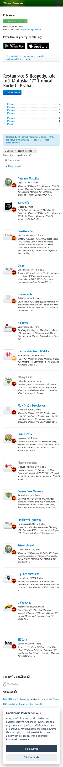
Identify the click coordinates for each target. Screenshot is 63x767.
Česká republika (13, 58)
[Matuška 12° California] (8, 549)
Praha (27, 58)
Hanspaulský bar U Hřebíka (33, 351)
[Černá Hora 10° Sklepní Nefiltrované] (8, 606)
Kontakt (38, 703)
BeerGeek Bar (26, 231)
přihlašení (36, 29)
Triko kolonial (26, 545)
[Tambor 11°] (8, 643)
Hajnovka (23, 323)
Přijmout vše (31, 749)
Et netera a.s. (10, 684)
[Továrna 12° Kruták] (8, 269)
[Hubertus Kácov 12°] (8, 466)
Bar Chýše (23, 202)
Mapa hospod (14, 166)
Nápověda (9, 703)
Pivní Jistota (25, 434)
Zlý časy (22, 639)
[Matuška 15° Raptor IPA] (8, 182)
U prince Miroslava (28, 574)
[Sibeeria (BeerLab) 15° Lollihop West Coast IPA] (8, 234)
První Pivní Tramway (29, 520)
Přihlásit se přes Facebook (15, 21)
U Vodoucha (24, 602)
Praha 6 (11, 117)
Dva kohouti (25, 294)
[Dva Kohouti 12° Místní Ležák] (8, 297)
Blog (5, 699)
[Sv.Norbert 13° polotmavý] (8, 206)
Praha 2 (11, 104)
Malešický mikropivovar (31, 405)
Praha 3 (11, 107)
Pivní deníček (9, 2)
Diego (21, 265)
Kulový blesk (25, 377)
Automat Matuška (28, 178)
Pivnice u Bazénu (27, 462)
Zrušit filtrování (13, 142)
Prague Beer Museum (30, 491)
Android (47, 699)
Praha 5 (11, 112)
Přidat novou (13, 92)
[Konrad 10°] (8, 523)
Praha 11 (11, 123)
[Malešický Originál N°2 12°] (8, 409)
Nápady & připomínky (19, 699)
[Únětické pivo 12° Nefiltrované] (8, 380)
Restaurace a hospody (33, 55)
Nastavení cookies (24, 703)
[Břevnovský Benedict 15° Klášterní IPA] (8, 577)
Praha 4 (11, 109)
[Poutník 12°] (8, 437)
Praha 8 (11, 120)
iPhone (55, 699)
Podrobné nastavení (17, 739)
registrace (25, 29)
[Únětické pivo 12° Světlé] (8, 494)
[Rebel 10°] (8, 354)
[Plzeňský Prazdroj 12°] (8, 326)
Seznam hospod (15, 160)
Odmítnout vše (31, 757)
